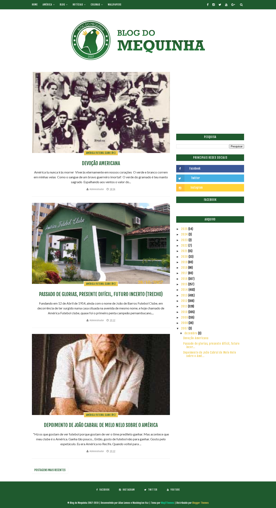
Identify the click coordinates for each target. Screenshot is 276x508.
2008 (185, 323)
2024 (185, 234)
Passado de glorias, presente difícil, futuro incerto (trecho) (101, 294)
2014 (185, 289)
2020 (185, 256)
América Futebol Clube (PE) (101, 152)
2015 (184, 284)
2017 (184, 273)
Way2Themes (167, 502)
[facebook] (207, 4)
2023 (185, 240)
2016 (184, 278)
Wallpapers (114, 4)
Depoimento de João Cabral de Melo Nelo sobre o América (101, 425)
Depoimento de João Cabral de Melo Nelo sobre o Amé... (209, 354)
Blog (62, 4)
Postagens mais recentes (49, 470)
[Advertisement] (210, 100)
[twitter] (220, 4)
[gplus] (233, 4)
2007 (185, 328)
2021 (184, 251)
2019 (184, 262)
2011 (184, 306)
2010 (184, 312)
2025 (184, 229)
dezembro (191, 333)
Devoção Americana (101, 163)
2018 (184, 267)
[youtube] (226, 4)
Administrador (97, 189)
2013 (184, 295)
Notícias (78, 4)
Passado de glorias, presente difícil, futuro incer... (211, 345)
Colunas (95, 4)
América (47, 4)
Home (35, 4)
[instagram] (213, 4)
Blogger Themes (200, 502)
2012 (184, 301)
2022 (184, 245)
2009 (185, 317)
